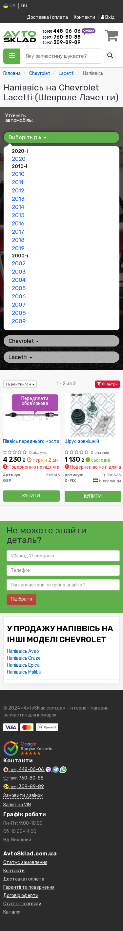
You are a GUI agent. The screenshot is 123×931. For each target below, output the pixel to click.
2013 (18, 198)
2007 (19, 304)
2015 (18, 215)
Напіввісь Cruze (24, 658)
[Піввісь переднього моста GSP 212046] (31, 415)
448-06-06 (62, 31)
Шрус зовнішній (82, 441)
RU (24, 6)
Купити (31, 496)
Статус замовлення (25, 862)
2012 (18, 190)
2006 (19, 296)
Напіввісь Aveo (23, 651)
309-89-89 (62, 42)
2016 (18, 223)
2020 (19, 158)
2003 (19, 271)
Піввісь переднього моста (31, 441)
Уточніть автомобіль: (19, 118)
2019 (18, 248)
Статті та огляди (22, 904)
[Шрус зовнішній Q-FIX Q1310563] (93, 415)
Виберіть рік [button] (26, 137)
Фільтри (109, 384)
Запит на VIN (17, 805)
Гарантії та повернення (28, 887)
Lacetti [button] (19, 357)
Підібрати (21, 599)
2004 (19, 280)
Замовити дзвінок (23, 795)
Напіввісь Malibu (24, 672)
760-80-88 (62, 37)
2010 (18, 174)
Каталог (12, 912)
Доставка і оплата (47, 17)
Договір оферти (20, 895)
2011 (17, 182)
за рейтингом (18, 384)
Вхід (109, 17)
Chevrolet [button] (22, 341)
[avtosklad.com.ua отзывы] (28, 748)
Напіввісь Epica (23, 665)
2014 (18, 207)
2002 (19, 263)
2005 (19, 288)
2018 (18, 240)
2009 (19, 321)
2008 (19, 313)
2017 (18, 231)
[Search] (109, 56)
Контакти (84, 17)
